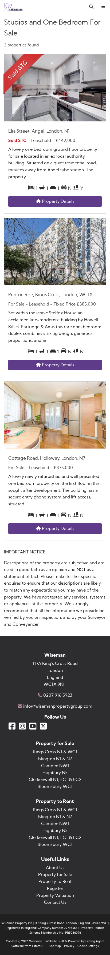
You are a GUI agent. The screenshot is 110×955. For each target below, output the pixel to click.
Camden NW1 (55, 766)
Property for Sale (55, 875)
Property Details (57, 201)
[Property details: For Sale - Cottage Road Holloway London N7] (55, 447)
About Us (55, 868)
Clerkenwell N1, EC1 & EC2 (55, 780)
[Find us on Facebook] (12, 726)
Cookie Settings (88, 946)
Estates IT (38, 946)
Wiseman (35, 941)
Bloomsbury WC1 (55, 786)
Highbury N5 (55, 773)
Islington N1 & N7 (55, 759)
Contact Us (55, 902)
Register (55, 888)
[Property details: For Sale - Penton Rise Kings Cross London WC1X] (55, 284)
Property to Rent (55, 881)
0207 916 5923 (57, 695)
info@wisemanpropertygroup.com (57, 706)
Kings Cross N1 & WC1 (55, 752)
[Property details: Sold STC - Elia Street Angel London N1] (55, 120)
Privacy (69, 946)
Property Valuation (55, 895)
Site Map (55, 946)
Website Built (54, 941)
